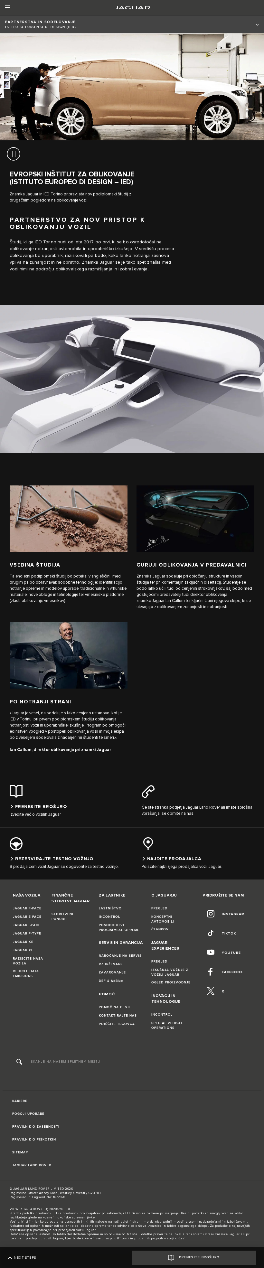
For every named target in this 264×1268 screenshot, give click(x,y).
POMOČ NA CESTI (115, 1007)
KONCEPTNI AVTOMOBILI (162, 919)
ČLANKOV (160, 929)
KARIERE (19, 1101)
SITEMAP (20, 1152)
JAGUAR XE (23, 942)
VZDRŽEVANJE (112, 964)
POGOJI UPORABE (28, 1114)
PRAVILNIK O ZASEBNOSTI (36, 1127)
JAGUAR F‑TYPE (27, 933)
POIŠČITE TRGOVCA (117, 1024)
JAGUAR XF (23, 950)
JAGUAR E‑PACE (27, 917)
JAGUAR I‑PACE (27, 925)
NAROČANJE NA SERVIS (120, 956)
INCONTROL (109, 917)
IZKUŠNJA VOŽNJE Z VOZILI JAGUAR (169, 972)
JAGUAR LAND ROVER (31, 1165)
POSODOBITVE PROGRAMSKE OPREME (119, 927)
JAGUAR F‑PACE (27, 908)
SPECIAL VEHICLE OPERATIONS (167, 1025)
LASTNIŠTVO (110, 908)
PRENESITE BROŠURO (199, 1257)
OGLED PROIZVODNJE (171, 982)
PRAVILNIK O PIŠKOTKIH (34, 1139)
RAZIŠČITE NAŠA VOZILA (28, 961)
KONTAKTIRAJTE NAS (118, 1016)
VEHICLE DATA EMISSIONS (26, 973)
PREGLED (159, 908)
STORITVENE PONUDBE (63, 916)
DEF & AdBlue (111, 981)
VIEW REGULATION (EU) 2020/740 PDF (40, 1209)
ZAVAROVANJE (112, 972)
